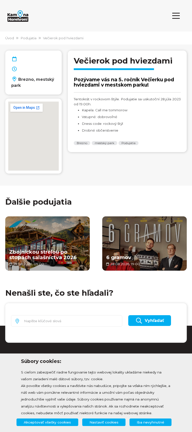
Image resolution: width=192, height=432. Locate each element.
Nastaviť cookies (104, 422)
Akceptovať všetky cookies (47, 422)
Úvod (9, 38)
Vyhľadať (154, 320)
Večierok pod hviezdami (63, 38)
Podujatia (28, 38)
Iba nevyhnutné (150, 422)
